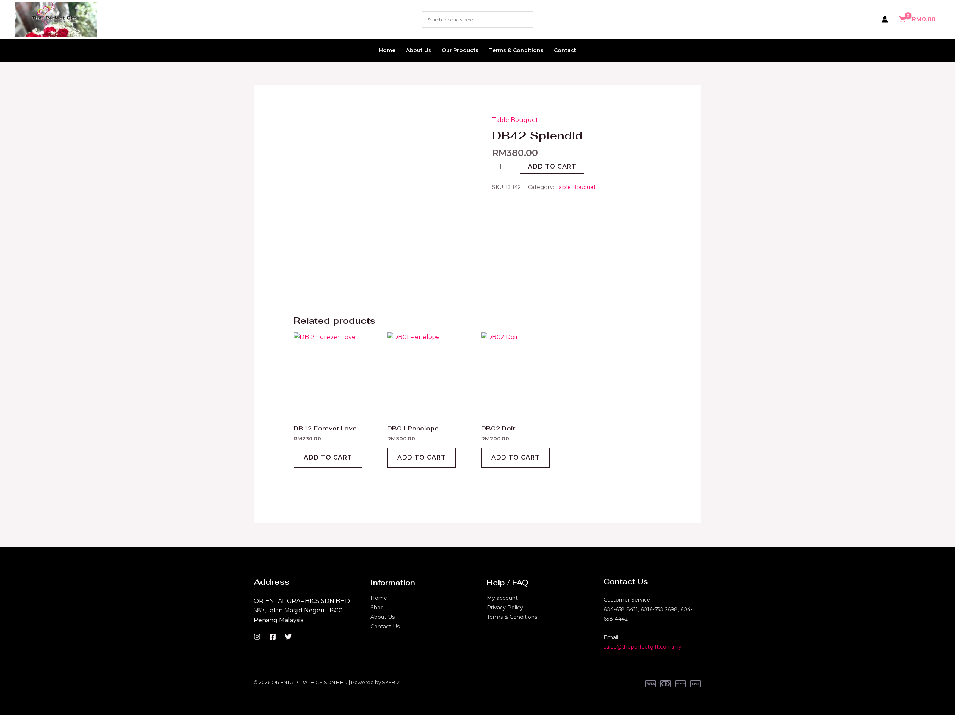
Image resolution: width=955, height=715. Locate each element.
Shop (377, 607)
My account (502, 598)
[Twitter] (288, 636)
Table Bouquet (515, 119)
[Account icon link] (885, 19)
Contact (565, 50)
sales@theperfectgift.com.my (643, 646)
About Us (418, 50)
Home (387, 50)
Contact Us (385, 626)
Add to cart (552, 166)
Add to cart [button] (328, 457)
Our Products (460, 50)
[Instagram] (257, 636)
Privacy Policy (505, 607)
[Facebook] (272, 636)
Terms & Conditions (516, 50)
